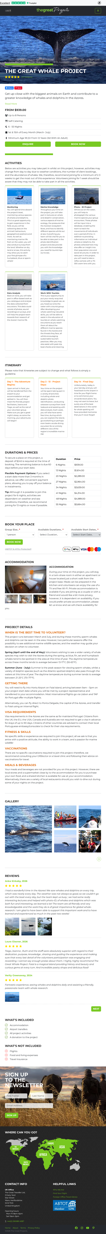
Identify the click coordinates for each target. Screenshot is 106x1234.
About (15, 1228)
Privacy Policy (34, 1228)
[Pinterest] (93, 1228)
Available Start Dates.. (84, 529)
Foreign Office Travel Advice (65, 1197)
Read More (11, 103)
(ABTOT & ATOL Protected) (18, 549)
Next (96, 1009)
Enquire (27, 144)
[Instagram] (82, 1228)
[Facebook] (76, 1228)
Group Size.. (11, 529)
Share (10, 88)
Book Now (14, 542)
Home (7, 1228)
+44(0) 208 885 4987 (15, 1221)
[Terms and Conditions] (64, 1205)
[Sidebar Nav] (98, 11)
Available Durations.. (50, 529)
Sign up (11, 1115)
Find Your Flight (60, 1193)
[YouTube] (87, 1228)
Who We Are (58, 1190)
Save (19, 88)
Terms (23, 1228)
